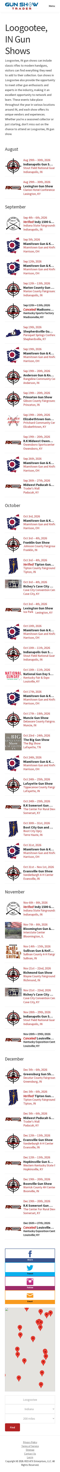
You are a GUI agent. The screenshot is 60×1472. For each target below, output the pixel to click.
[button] (46, 1315)
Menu (52, 6)
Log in (30, 1457)
